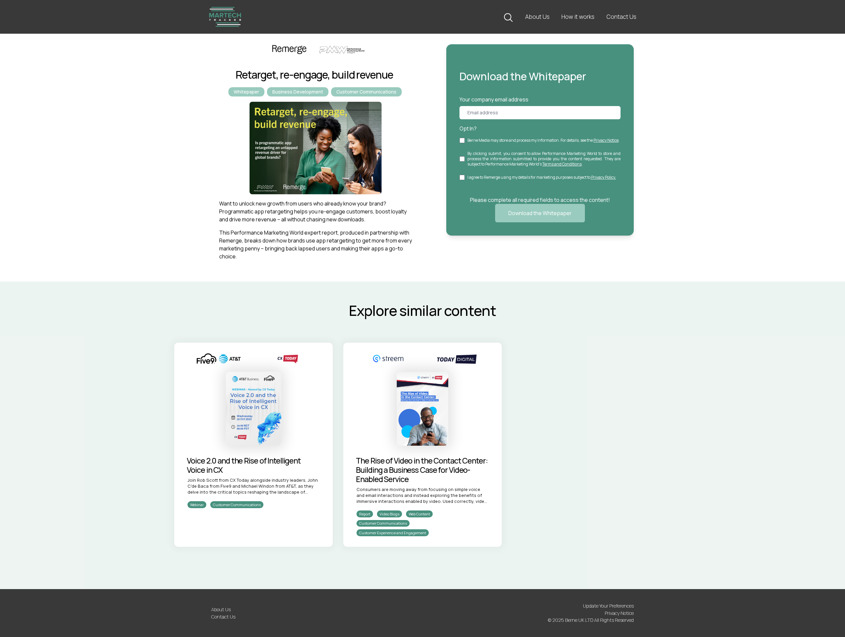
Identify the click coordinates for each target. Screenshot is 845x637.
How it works (577, 16)
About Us (537, 16)
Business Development (297, 92)
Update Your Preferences (608, 606)
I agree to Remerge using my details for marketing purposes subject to (541, 177)
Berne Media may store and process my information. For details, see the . (543, 140)
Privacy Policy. (603, 177)
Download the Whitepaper (540, 213)
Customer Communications (366, 92)
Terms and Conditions (562, 164)
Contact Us (621, 16)
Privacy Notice (606, 140)
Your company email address (493, 99)
